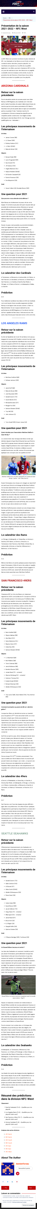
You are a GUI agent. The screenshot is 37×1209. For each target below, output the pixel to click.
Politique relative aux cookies (19, 1202)
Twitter (7, 1181)
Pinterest (17, 1181)
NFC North (9, 1137)
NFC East (8, 1149)
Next (30, 1188)
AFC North (9, 1134)
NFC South (9, 1143)
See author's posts (24, 1168)
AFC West (9, 1152)
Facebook (3, 1181)
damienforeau (6, 33)
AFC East (8, 1146)
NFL (25, 33)
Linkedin (12, 1181)
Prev (6, 1188)
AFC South (9, 1140)
